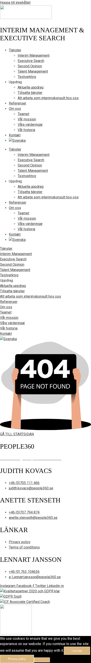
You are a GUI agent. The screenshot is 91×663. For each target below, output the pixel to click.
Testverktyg (27, 77)
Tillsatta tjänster (30, 93)
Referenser (17, 103)
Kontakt (15, 135)
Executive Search (31, 61)
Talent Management (33, 71)
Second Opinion (30, 66)
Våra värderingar (30, 124)
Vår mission (27, 119)
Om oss (15, 109)
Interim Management (33, 55)
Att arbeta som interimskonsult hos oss (48, 98)
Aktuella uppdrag (31, 87)
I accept (77, 650)
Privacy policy (17, 659)
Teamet (23, 114)
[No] (42, 659)
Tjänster (15, 50)
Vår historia (26, 130)
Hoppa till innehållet (15, 2)
